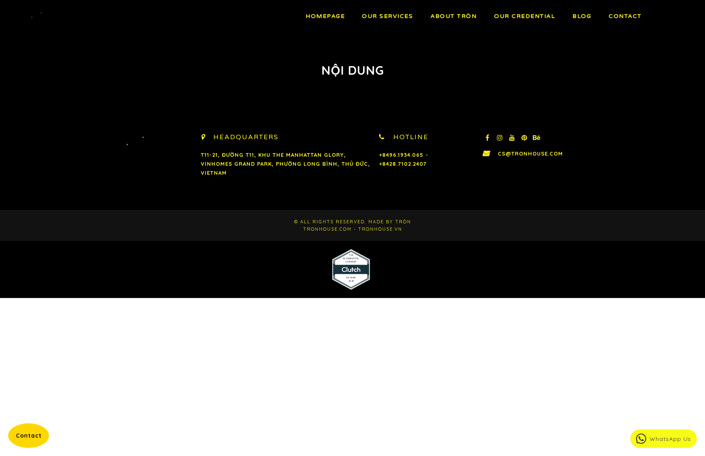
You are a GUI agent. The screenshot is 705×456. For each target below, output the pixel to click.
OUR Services (387, 16)
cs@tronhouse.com (530, 153)
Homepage (325, 16)
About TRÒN (453, 16)
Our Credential (524, 16)
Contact (625, 16)
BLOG (581, 16)
